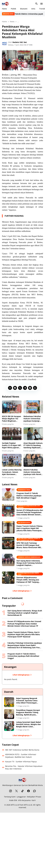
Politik (13, 9)
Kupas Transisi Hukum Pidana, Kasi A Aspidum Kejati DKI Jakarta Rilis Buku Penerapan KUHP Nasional (29, 528)
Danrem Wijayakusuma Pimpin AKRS (28, 573)
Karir (34, 800)
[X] (20, 388)
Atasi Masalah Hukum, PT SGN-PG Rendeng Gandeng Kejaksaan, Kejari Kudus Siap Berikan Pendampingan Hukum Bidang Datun (33, 445)
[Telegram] (25, 388)
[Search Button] (36, 3)
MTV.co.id (15, 805)
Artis (33, 9)
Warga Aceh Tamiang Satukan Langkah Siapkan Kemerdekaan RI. (29, 557)
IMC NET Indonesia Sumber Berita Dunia (22, 750)
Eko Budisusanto (24, 522)
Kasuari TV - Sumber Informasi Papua (21, 761)
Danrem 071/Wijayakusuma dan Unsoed (29, 506)
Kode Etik (13, 800)
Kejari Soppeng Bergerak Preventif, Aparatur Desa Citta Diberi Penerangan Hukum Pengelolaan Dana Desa (27, 700)
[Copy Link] (10, 388)
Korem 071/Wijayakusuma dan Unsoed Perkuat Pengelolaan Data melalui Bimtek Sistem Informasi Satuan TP (29, 512)
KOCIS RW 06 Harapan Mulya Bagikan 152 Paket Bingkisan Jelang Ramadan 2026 (11, 418)
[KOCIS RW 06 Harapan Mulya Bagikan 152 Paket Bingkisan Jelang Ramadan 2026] (12, 406)
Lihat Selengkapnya (21, 591)
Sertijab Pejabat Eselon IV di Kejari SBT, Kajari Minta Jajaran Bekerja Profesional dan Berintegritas (12, 445)
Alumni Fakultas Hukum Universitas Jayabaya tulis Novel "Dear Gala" (32, 472)
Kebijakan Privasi (34, 797)
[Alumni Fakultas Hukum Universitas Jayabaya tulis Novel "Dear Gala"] (33, 460)
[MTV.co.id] (5, 4)
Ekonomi (23, 9)
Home (4, 9)
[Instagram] (10, 790)
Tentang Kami (10, 797)
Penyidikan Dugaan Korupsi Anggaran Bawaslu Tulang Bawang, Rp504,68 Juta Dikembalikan (28, 712)
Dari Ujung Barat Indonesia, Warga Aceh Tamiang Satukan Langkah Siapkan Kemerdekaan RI (29, 563)
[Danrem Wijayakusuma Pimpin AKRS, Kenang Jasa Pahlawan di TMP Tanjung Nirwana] (8, 577)
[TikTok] (22, 790)
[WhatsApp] (35, 388)
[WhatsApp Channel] (34, 790)
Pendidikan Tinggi (24, 490)
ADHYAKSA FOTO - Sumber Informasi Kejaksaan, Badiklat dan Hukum (20, 755)
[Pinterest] (30, 388)
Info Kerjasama (24, 800)
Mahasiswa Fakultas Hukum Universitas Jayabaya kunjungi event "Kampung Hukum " (32, 418)
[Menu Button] (41, 3)
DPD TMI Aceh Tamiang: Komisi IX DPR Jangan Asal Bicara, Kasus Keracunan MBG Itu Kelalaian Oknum (29, 545)
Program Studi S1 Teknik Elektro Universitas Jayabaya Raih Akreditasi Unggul (28, 495)
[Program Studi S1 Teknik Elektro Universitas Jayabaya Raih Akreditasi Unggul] (8, 494)
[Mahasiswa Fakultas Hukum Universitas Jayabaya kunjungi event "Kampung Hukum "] (33, 406)
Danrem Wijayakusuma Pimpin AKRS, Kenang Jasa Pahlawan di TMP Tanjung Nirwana (27, 579)
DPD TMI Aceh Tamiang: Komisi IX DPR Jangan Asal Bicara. (29, 539)
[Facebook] (15, 388)
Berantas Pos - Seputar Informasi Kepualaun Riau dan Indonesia (23, 767)
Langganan (21, 797)
